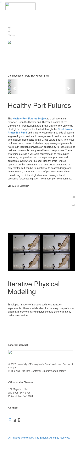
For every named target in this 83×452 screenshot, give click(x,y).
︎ (10, 419)
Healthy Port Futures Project (30, 118)
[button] (13, 86)
